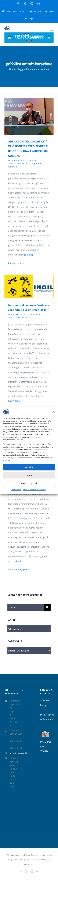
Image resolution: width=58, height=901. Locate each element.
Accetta (29, 467)
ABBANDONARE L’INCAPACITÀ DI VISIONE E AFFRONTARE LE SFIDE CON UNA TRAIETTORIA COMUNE (24, 116)
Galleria (33, 116)
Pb (9, 859)
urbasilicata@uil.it (14, 753)
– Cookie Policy (44, 703)
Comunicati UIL (23, 163)
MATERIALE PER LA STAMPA (45, 746)
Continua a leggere (17, 263)
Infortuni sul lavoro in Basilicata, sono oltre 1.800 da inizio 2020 (24, 286)
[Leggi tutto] (26, 254)
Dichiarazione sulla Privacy (34, 489)
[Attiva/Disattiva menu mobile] (52, 29)
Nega (29, 475)
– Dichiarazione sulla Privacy (47, 714)
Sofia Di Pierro (18, 314)
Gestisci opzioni (29, 483)
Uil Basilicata (17, 160)
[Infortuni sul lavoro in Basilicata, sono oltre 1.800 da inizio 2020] (29, 286)
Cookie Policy (16, 489)
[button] (53, 411)
